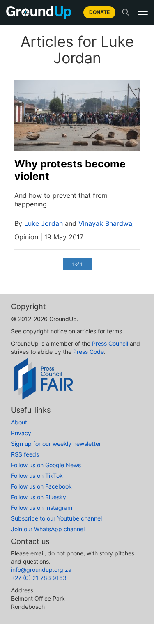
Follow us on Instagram (41, 507)
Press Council (110, 343)
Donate (99, 12)
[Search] (126, 12)
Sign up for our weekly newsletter (56, 443)
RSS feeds (25, 454)
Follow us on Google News (46, 464)
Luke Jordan (43, 223)
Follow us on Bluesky (38, 496)
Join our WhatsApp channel (48, 528)
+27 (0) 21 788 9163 (39, 577)
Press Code (88, 351)
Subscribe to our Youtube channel (56, 518)
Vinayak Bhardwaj (106, 223)
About (19, 422)
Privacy (21, 432)
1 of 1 (77, 264)
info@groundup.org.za (41, 569)
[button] (143, 12)
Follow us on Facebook (41, 486)
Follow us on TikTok (37, 475)
